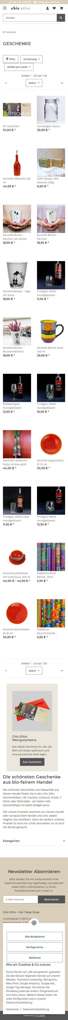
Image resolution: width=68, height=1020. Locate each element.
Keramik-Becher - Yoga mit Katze (16, 293)
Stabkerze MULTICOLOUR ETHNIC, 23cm (46, 631)
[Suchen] (61, 18)
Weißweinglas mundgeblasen (12, 405)
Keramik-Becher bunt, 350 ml (50, 349)
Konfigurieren (34, 947)
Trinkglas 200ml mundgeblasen (46, 293)
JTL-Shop (40, 1015)
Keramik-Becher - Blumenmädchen (13, 349)
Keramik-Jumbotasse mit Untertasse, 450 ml (16, 575)
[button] (47, 8)
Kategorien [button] (11, 841)
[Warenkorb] (61, 8)
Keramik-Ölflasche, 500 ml (17, 180)
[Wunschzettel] (54, 8)
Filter (11, 59)
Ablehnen (35, 957)
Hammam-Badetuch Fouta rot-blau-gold (15, 462)
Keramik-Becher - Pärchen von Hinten (15, 237)
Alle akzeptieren (35, 936)
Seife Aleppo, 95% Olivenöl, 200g (48, 180)
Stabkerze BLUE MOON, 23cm (46, 575)
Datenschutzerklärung (36, 1009)
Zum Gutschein (32, 762)
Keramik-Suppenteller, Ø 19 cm (50, 462)
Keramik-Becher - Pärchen (47, 237)
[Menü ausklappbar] (5, 6)
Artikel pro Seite (17, 67)
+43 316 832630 (21, 2)
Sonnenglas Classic (48, 126)
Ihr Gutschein (11, 126)
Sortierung (30, 59)
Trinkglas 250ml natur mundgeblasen (16, 518)
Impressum (12, 1009)
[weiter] (62, 83)
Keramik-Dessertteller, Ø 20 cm (16, 631)
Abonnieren (51, 899)
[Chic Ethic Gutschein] (32, 710)
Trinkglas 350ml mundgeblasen (46, 405)
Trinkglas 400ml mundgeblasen (46, 518)
